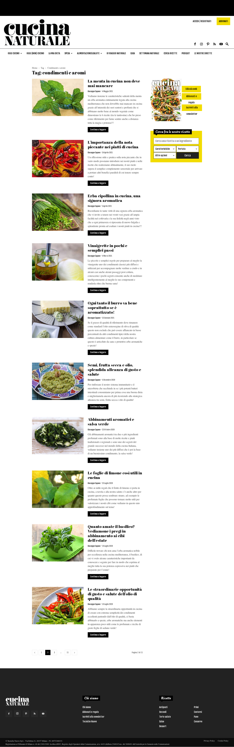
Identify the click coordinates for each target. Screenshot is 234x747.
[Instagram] (202, 44)
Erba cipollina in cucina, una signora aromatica (114, 198)
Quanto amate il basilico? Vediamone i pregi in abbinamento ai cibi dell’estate (111, 533)
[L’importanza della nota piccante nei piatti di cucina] (58, 158)
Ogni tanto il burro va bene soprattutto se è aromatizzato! (112, 307)
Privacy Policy (209, 740)
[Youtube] (221, 44)
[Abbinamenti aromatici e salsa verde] (58, 435)
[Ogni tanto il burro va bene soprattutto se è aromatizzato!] (58, 319)
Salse (161, 721)
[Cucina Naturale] (37, 46)
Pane (196, 716)
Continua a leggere (98, 129)
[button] (227, 44)
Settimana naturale (149, 53)
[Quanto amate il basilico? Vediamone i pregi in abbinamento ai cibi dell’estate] (58, 542)
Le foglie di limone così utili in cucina (115, 475)
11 (68, 652)
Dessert (162, 726)
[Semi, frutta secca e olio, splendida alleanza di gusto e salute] (58, 381)
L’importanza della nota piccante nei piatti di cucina (113, 144)
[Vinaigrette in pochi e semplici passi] (58, 262)
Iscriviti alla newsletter (93, 716)
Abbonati (223, 21)
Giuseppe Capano (94, 91)
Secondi (162, 712)
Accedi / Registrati (202, 21)
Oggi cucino (13, 53)
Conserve (198, 721)
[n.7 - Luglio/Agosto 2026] (166, 100)
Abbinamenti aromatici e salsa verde (111, 422)
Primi (196, 707)
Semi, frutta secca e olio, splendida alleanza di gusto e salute (114, 369)
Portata (181, 149)
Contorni (198, 712)
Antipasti (163, 707)
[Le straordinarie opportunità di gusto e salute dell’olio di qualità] (58, 605)
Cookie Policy (223, 740)
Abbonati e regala (90, 712)
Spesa (67, 53)
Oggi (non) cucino (35, 53)
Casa (132, 53)
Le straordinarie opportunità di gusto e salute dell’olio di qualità (115, 594)
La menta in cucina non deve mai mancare (114, 83)
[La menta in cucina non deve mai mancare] (58, 97)
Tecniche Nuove (89, 721)
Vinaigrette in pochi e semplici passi (107, 248)
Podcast (186, 53)
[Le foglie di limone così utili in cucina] (58, 489)
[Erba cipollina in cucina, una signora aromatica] (58, 212)
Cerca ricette (170, 53)
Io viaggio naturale (116, 53)
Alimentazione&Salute (88, 53)
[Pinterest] (208, 44)
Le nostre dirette (203, 53)
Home (34, 67)
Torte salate (165, 716)
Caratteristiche (162, 149)
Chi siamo (86, 707)
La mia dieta (54, 53)
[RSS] (215, 44)
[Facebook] (195, 44)
